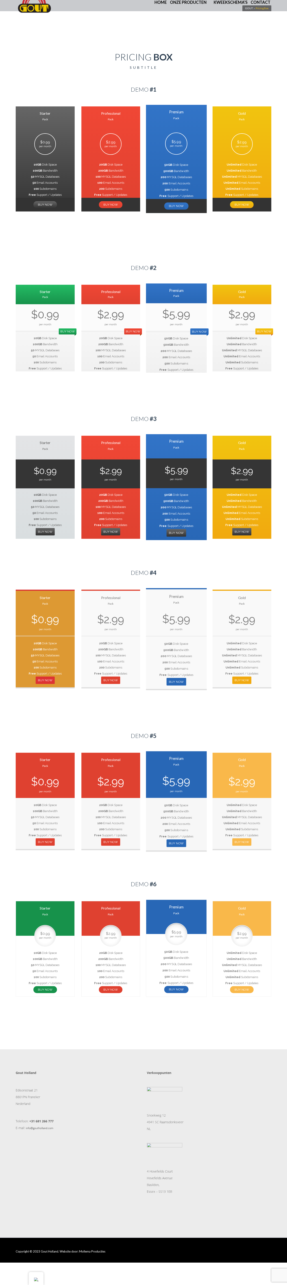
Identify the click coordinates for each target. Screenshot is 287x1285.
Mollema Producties (92, 1251)
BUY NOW (45, 204)
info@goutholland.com (39, 1128)
